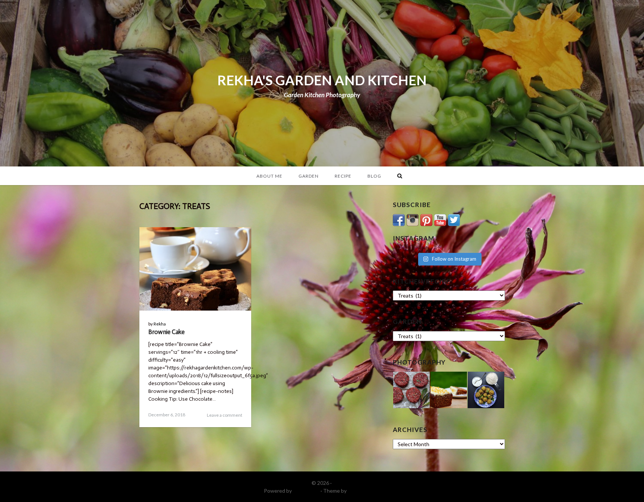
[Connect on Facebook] (399, 219)
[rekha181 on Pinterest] (426, 219)
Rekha (160, 324)
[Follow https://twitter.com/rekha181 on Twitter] (454, 219)
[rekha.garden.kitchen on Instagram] (413, 219)
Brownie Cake (166, 332)
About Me (269, 176)
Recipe (343, 176)
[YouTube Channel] (440, 219)
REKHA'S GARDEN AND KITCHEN (322, 80)
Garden (309, 176)
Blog (374, 176)
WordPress (306, 490)
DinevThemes (364, 490)
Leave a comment (224, 415)
